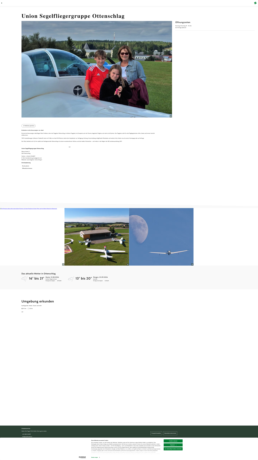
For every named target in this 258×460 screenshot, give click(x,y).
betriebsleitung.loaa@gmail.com (33, 158)
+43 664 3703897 (30, 156)
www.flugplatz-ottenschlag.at (34, 159)
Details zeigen (94, 457)
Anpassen (172, 444)
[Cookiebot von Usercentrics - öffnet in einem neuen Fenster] (82, 457)
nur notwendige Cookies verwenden (173, 448)
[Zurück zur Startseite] (255, 3)
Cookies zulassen (173, 441)
